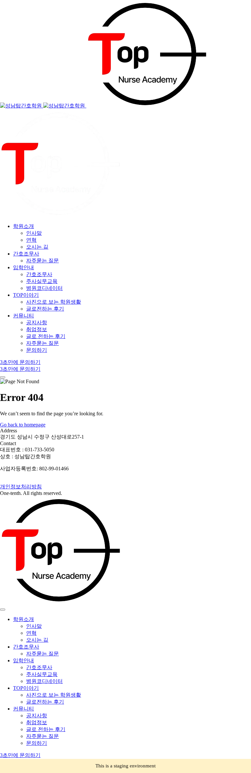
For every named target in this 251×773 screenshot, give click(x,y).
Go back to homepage (22, 424)
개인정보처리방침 (21, 486)
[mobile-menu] (2, 377)
